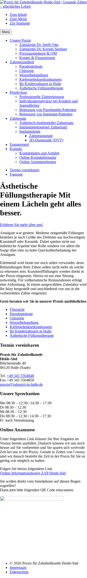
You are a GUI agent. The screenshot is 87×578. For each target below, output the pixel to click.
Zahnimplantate (41, 136)
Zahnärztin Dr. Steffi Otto (38, 45)
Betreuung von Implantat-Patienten (45, 114)
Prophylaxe (18, 92)
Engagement (19, 144)
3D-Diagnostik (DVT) (46, 140)
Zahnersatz (18, 118)
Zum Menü (18, 19)
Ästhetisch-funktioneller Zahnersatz (46, 123)
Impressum (18, 567)
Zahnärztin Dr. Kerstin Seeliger (43, 49)
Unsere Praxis (20, 40)
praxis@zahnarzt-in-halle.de (21, 384)
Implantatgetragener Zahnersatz (43, 127)
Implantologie (29, 131)
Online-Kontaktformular (37, 157)
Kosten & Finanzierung (37, 58)
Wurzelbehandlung (33, 75)
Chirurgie (26, 71)
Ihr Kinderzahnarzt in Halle (40, 84)
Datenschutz (19, 572)
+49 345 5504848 (20, 376)
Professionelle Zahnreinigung (41, 97)
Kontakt (16, 149)
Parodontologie (31, 66)
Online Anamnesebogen (37, 162)
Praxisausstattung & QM (38, 53)
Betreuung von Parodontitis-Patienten (47, 110)
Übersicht (17, 309)
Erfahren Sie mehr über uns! (21, 225)
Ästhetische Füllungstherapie (41, 88)
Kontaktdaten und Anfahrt (39, 153)
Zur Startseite (20, 23)
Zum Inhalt (18, 15)
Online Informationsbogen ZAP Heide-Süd (33, 473)
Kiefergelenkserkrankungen (40, 79)
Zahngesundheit (22, 62)
